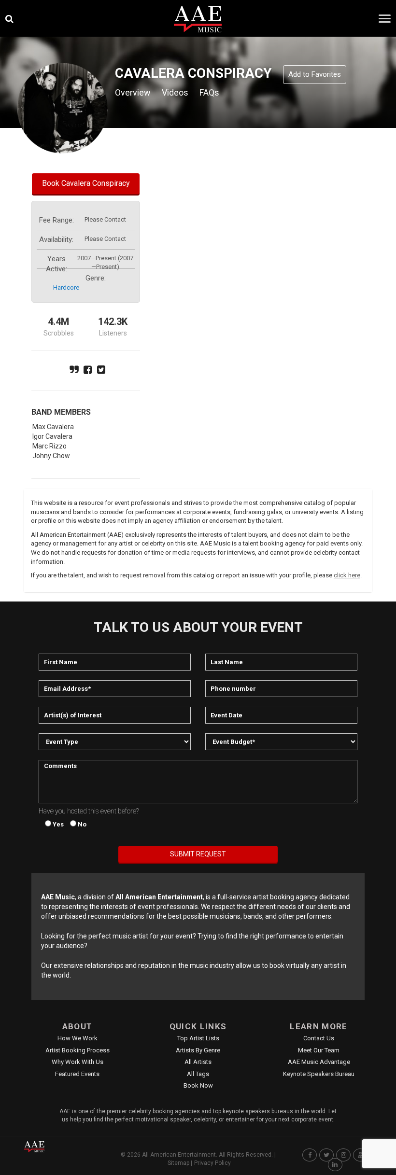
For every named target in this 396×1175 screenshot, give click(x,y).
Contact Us (318, 1038)
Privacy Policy (212, 1163)
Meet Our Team (318, 1050)
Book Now (198, 1085)
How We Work (77, 1038)
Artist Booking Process (77, 1050)
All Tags (198, 1073)
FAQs (209, 92)
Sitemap (178, 1163)
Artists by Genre (198, 1050)
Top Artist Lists (198, 1038)
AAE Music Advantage (319, 1061)
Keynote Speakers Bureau (318, 1073)
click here (347, 575)
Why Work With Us (77, 1061)
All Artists (198, 1061)
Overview (133, 92)
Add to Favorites (314, 74)
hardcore (66, 287)
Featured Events (77, 1073)
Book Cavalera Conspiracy (86, 183)
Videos (175, 92)
